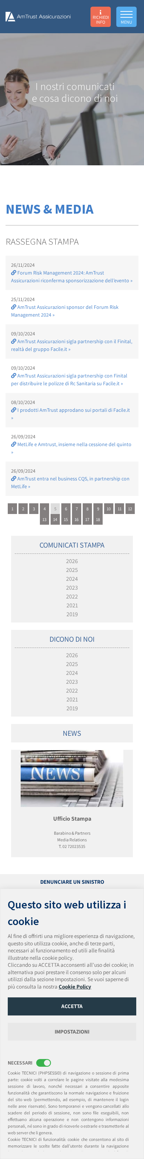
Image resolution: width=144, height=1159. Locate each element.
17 (87, 519)
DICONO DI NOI (72, 639)
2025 (72, 570)
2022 (72, 596)
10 (109, 508)
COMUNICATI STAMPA (72, 545)
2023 (72, 587)
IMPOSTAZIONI (72, 1031)
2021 (72, 605)
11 (119, 508)
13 (44, 519)
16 (77, 519)
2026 (72, 561)
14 (55, 519)
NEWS (72, 733)
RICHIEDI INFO (101, 19)
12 (130, 508)
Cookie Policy (75, 986)
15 (66, 519)
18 (98, 519)
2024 (72, 579)
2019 (72, 614)
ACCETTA (72, 1006)
